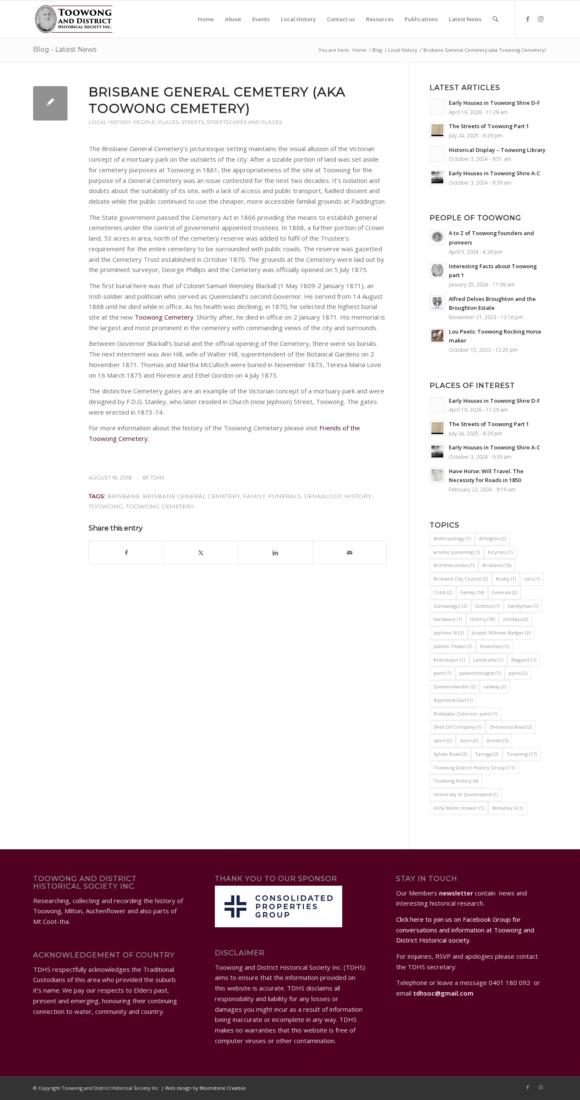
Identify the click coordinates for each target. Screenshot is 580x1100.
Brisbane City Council (461, 578)
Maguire (523, 660)
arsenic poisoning (457, 552)
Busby (506, 578)
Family (254, 496)
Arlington (492, 538)
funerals (284, 496)
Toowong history (456, 780)
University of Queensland (466, 794)
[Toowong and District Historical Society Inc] (74, 19)
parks (518, 673)
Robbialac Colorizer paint (465, 713)
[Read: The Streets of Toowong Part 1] (437, 130)
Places (168, 122)
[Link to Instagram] (540, 18)
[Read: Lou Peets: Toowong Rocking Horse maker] (437, 335)
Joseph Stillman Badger (501, 632)
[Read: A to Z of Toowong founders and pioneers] (437, 237)
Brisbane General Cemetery (191, 496)
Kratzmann (449, 660)
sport (443, 740)
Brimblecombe (454, 565)
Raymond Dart (453, 700)
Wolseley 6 (507, 808)
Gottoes (487, 606)
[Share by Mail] (349, 552)
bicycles (500, 552)
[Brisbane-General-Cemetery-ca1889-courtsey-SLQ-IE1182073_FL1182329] (50, 103)
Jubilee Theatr (453, 646)
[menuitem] (206, 19)
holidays (515, 619)
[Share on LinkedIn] (275, 552)
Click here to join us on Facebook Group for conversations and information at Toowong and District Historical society (465, 930)
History (357, 496)
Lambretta (488, 660)
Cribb (443, 592)
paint (442, 673)
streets (497, 740)
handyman (523, 606)
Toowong (106, 506)
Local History (110, 122)
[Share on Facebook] (126, 552)
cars (532, 578)
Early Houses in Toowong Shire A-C (494, 173)
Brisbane (123, 496)
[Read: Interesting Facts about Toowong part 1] (437, 270)
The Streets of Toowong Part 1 (489, 126)
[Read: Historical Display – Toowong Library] (437, 154)
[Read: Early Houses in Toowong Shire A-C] (437, 177)
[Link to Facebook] (527, 18)
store (469, 740)
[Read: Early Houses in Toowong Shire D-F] (437, 107)
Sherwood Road (511, 727)
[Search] (495, 19)
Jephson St (449, 632)
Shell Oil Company (457, 727)
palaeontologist (480, 673)
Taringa (486, 754)
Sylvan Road (450, 754)
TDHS (157, 477)
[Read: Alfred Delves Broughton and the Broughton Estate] (437, 303)
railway (495, 686)
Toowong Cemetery (164, 317)
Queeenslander (455, 686)
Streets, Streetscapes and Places (231, 122)
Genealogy (322, 496)
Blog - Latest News (64, 49)
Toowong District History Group (474, 767)
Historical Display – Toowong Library (497, 150)
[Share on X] (201, 552)
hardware (448, 619)
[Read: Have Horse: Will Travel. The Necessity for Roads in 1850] (437, 475)
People (144, 122)
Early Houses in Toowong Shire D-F (494, 103)
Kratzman (494, 646)
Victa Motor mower (459, 808)
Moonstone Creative (223, 1088)
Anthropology (452, 538)
